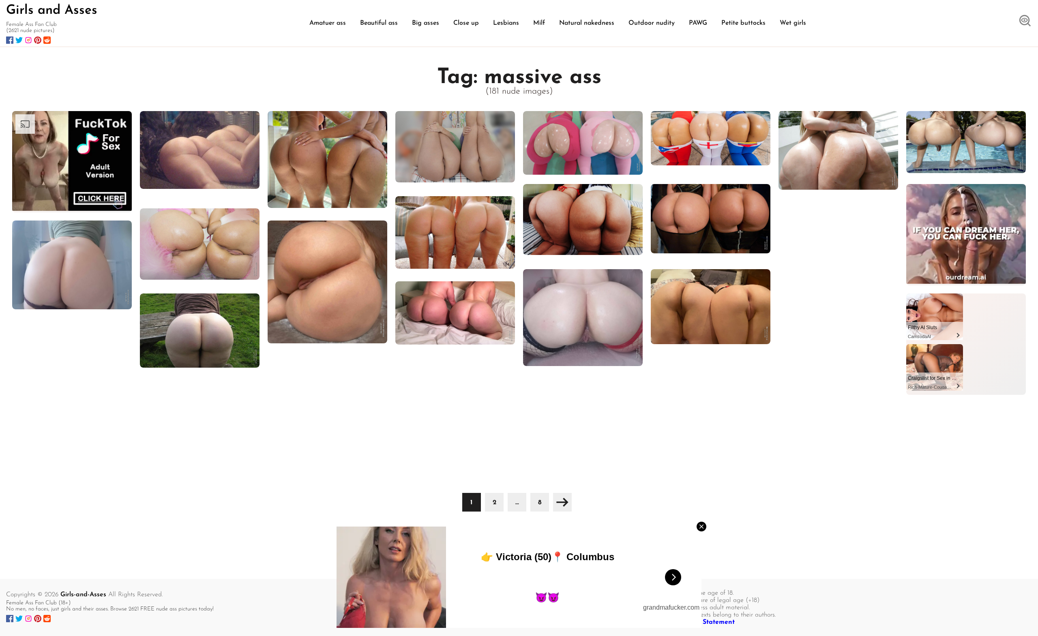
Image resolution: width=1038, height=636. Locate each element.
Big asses (425, 23)
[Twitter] (19, 40)
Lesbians (506, 23)
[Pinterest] (37, 40)
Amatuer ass (327, 23)
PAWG (698, 23)
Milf (539, 23)
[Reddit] (47, 40)
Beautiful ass (379, 23)
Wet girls (793, 23)
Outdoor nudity (651, 23)
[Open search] (1025, 21)
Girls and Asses (51, 10)
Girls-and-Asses (83, 594)
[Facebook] (9, 40)
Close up (466, 23)
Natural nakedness (586, 23)
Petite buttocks (743, 23)
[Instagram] (28, 40)
